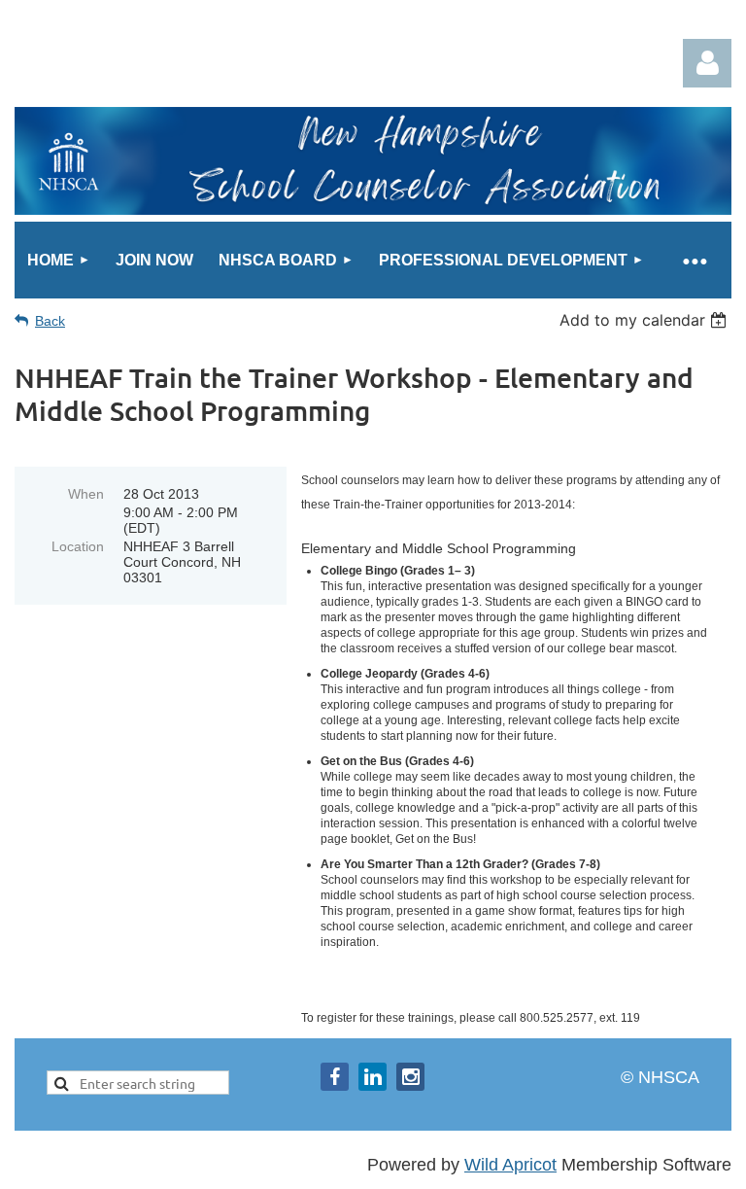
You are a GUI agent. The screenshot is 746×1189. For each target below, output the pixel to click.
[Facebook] (335, 1077)
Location (77, 546)
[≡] (694, 260)
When (86, 494)
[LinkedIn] (372, 1077)
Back (50, 321)
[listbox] (645, 320)
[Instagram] (410, 1077)
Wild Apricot (510, 1164)
